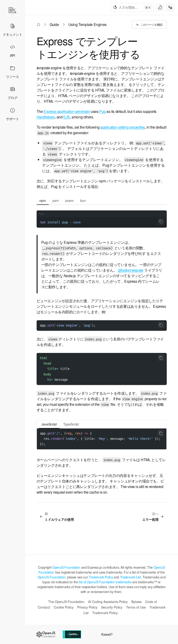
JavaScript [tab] (49, 424)
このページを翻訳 (151, 24)
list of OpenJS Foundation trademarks (105, 582)
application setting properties (122, 127)
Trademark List (130, 577)
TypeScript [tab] (71, 424)
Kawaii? (107, 634)
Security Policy (111, 607)
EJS (66, 117)
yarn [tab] (55, 200)
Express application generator (67, 111)
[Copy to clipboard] (161, 221)
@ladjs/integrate (130, 270)
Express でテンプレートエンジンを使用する (88, 47)
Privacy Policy (87, 607)
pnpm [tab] (69, 200)
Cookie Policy (63, 607)
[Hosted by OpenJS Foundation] (46, 634)
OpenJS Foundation (66, 567)
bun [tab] (83, 200)
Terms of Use (136, 607)
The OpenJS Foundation (66, 601)
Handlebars (46, 117)
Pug (102, 111)
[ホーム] (12, 10)
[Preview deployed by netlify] (72, 634)
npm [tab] (42, 200)
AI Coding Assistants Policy (108, 601)
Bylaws (136, 601)
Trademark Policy (101, 577)
